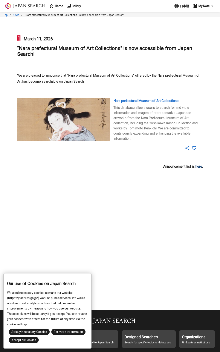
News (16, 15)
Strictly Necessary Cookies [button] (29, 332)
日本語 (184, 6)
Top (5, 15)
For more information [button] (68, 332)
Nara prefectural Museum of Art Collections (146, 101)
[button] (203, 6)
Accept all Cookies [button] (23, 340)
